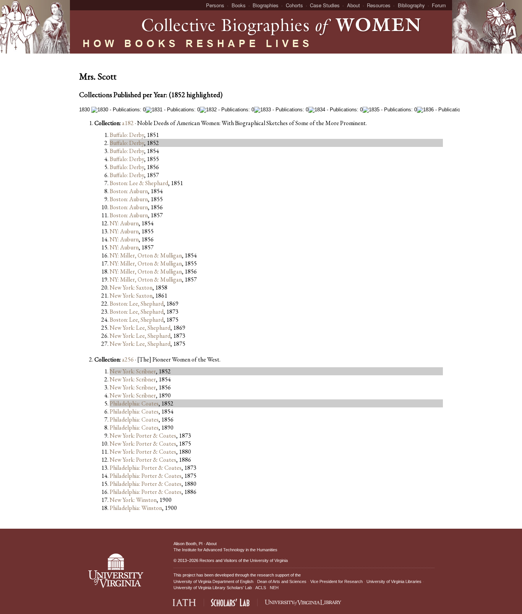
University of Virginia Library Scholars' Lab (212, 587)
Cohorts (294, 5)
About (353, 5)
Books (239, 5)
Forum (439, 5)
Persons (215, 5)
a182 (128, 123)
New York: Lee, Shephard (140, 328)
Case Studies (325, 5)
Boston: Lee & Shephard (139, 183)
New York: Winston (133, 500)
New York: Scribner (133, 371)
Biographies (266, 5)
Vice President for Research (336, 581)
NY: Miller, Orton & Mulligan (146, 255)
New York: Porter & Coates (143, 436)
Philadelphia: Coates (134, 403)
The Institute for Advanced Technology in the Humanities (225, 549)
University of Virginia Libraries (393, 581)
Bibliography (411, 5)
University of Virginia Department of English (213, 581)
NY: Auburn (124, 223)
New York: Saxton (131, 287)
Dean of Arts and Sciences (281, 581)
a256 (128, 359)
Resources (379, 5)
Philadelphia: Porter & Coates (146, 468)
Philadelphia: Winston (136, 508)
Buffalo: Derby (127, 135)
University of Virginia (269, 560)
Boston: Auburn (129, 191)
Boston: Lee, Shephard (137, 304)
